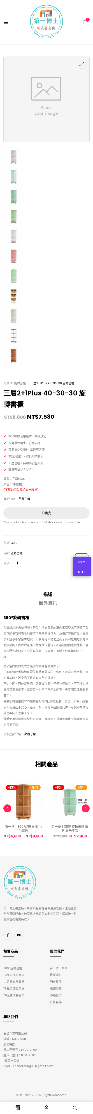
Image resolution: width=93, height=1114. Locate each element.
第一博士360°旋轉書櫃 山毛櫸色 (23, 828)
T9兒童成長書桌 (13, 995)
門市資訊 (56, 982)
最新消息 (56, 975)
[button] (85, 22)
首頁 (6, 383)
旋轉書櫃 (20, 383)
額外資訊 (48, 603)
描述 (47, 594)
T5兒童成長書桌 (13, 975)
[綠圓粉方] (13, 149)
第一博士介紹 (58, 968)
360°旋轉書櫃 (12, 968)
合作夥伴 (56, 1002)
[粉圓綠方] (13, 209)
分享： (7, 563)
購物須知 (56, 988)
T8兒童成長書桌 (13, 988)
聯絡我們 (56, 995)
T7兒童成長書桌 (13, 982)
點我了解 (24, 499)
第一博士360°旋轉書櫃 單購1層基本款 (69, 828)
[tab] (48, 594)
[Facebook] (18, 563)
